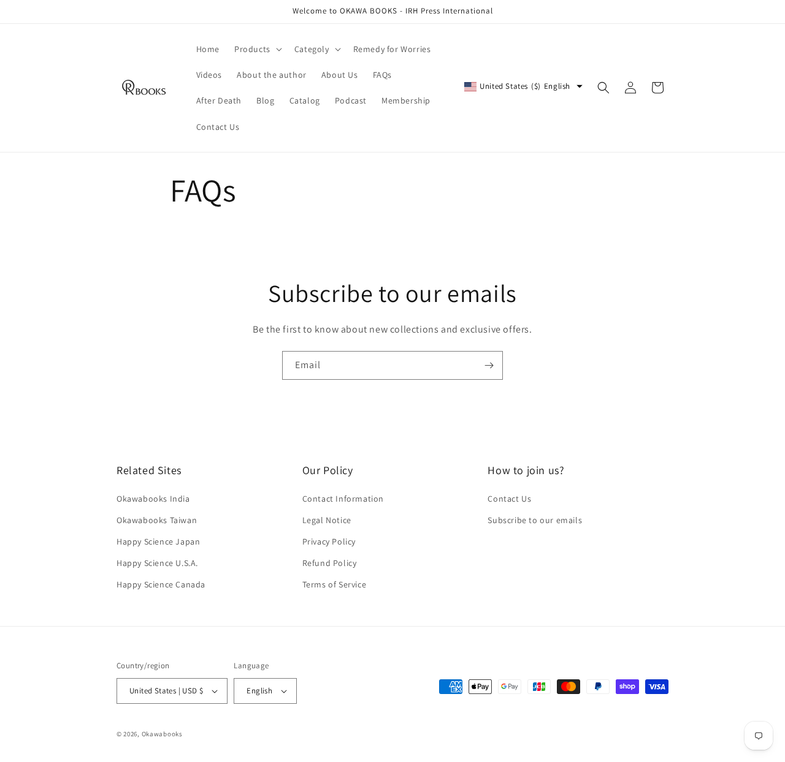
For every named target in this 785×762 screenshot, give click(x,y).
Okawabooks (162, 734)
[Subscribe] (488, 365)
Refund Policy (329, 562)
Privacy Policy (329, 541)
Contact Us (509, 498)
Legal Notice (326, 520)
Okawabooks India (153, 498)
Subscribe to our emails (535, 520)
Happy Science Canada (161, 584)
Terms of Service (334, 584)
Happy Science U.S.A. (157, 562)
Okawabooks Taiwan (157, 520)
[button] (257, 49)
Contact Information (343, 498)
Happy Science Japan (158, 541)
